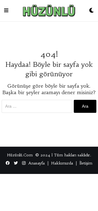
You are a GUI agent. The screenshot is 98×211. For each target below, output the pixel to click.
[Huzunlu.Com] (49, 11)
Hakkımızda (62, 163)
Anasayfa (36, 163)
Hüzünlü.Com (20, 155)
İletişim (85, 163)
